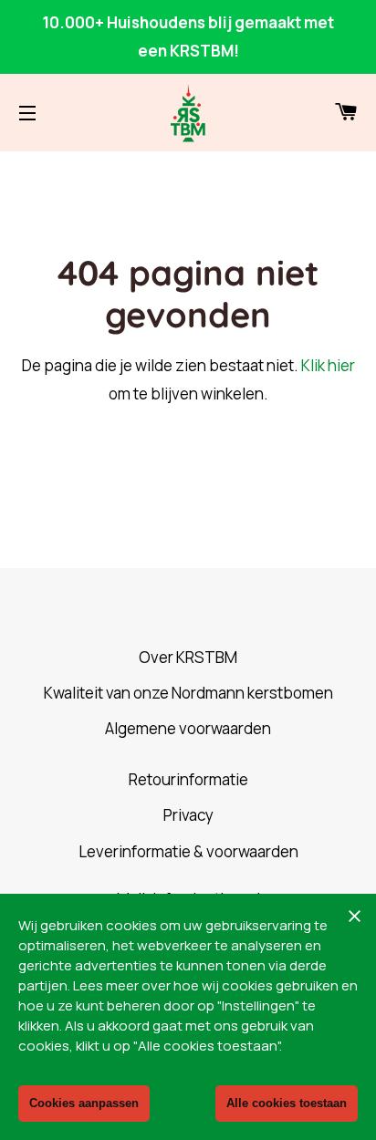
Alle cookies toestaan (286, 1103)
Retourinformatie (188, 779)
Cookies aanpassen (84, 1103)
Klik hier (328, 365)
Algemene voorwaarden (188, 728)
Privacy (188, 814)
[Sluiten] (354, 916)
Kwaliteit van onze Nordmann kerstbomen (188, 692)
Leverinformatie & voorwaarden (188, 851)
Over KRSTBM (188, 657)
